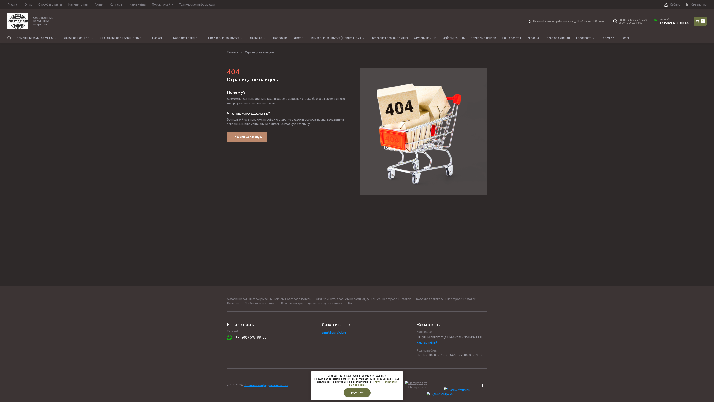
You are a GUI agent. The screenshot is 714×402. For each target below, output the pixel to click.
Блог (351, 303)
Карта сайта (138, 4)
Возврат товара (292, 303)
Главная (12, 4)
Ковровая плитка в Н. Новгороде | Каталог (445, 299)
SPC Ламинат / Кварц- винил (120, 38)
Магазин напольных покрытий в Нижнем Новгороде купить (269, 299)
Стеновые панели (483, 38)
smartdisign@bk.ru (334, 332)
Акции (99, 4)
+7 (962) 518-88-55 (674, 23)
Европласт (583, 38)
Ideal (625, 38)
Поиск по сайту (162, 4)
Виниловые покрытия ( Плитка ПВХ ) (335, 38)
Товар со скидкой (557, 38)
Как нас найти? (426, 342)
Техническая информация (197, 4)
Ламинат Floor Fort (76, 38)
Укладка (533, 38)
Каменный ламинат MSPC (35, 38)
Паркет (157, 38)
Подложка (280, 38)
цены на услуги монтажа (325, 303)
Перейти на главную (247, 137)
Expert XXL (609, 38)
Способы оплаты (50, 4)
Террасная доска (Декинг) (390, 38)
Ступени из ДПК (425, 38)
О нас (28, 4)
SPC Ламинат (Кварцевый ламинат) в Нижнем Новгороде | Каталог (363, 299)
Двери (298, 38)
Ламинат (256, 38)
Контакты (116, 4)
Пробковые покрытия (223, 38)
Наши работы (511, 38)
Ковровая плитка (185, 38)
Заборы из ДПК (454, 38)
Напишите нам (78, 4)
